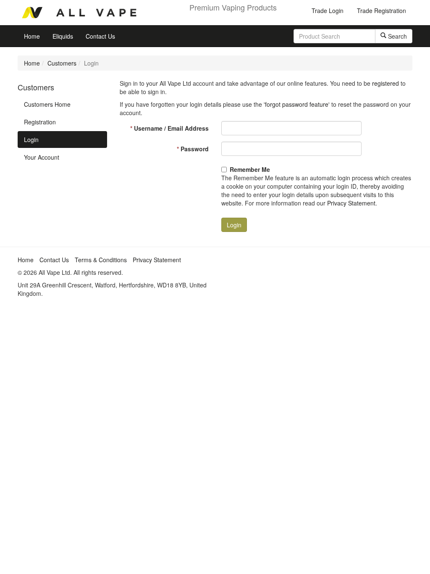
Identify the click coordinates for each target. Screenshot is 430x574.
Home (32, 36)
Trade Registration (381, 10)
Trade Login (327, 10)
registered (385, 83)
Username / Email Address (169, 128)
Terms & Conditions (101, 259)
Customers (61, 63)
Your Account (41, 157)
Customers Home (47, 104)
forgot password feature (296, 104)
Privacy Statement (351, 203)
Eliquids (62, 36)
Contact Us (100, 36)
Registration (40, 122)
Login (31, 139)
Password (193, 149)
